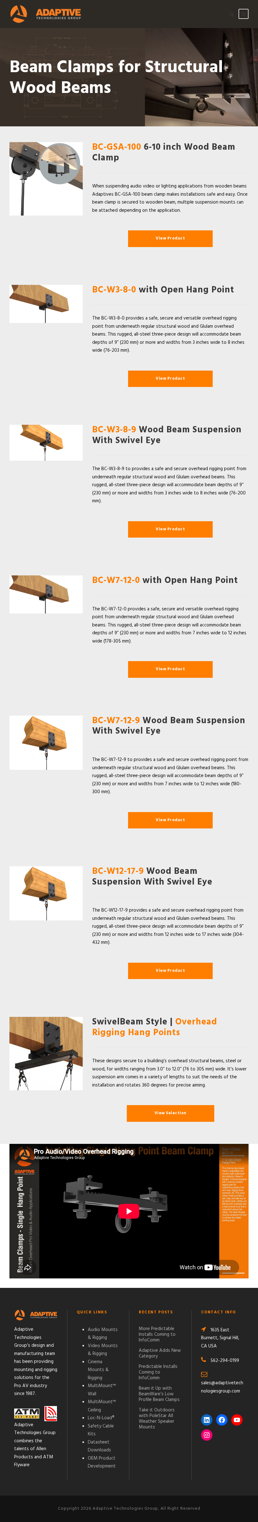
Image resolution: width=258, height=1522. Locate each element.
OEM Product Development (102, 1462)
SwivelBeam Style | (154, 1027)
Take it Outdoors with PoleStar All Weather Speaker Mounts (157, 1418)
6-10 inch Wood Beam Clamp (163, 152)
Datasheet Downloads (99, 1446)
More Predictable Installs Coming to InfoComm (157, 1334)
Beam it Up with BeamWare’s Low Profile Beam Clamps (159, 1394)
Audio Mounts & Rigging (103, 1334)
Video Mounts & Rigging (103, 1350)
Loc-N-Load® (101, 1418)
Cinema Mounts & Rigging (98, 1370)
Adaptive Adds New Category (160, 1353)
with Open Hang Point (163, 290)
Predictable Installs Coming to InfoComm (158, 1372)
